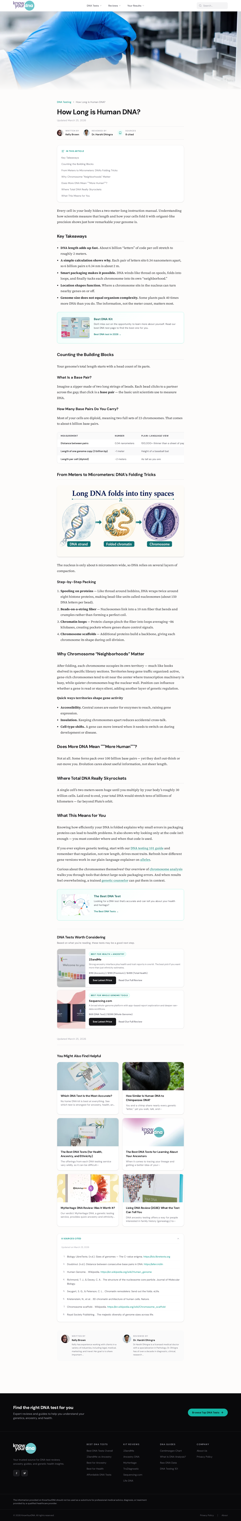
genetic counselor (115, 880)
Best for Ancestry (96, 1462)
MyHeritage (130, 1462)
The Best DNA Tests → (106, 911)
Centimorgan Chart (171, 1450)
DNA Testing (64, 102)
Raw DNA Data (168, 1462)
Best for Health (95, 1468)
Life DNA (128, 1480)
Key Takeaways (70, 157)
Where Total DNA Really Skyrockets (81, 189)
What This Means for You (75, 195)
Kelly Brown (72, 134)
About (225, 1515)
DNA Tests (93, 5)
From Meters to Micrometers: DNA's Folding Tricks (89, 170)
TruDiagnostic (131, 1468)
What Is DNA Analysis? (173, 1456)
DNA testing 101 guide (147, 848)
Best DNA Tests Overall (100, 1450)
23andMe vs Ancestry (99, 1456)
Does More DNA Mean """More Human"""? (84, 183)
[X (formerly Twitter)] (24, 1473)
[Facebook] (16, 1473)
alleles (145, 859)
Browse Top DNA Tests (205, 1412)
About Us (202, 1450)
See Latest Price (102, 980)
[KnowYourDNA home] (23, 6)
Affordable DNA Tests (99, 1474)
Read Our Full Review (130, 980)
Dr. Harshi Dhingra (102, 134)
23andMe (128, 1450)
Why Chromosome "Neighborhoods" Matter (85, 176)
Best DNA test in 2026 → (107, 334)
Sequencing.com (132, 1474)
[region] (120, 447)
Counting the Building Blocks (77, 164)
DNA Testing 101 (169, 1468)
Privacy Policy (204, 1456)
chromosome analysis (166, 869)
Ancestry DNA (131, 1456)
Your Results (134, 5)
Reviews (113, 5)
